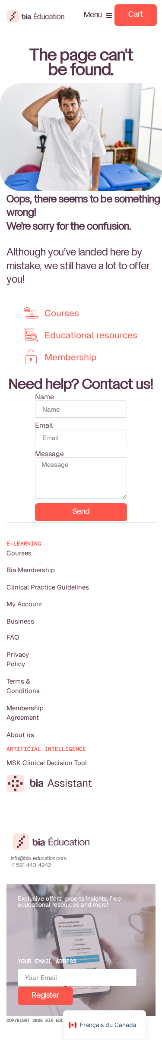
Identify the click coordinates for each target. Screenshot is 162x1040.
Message (49, 454)
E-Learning (23, 543)
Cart (135, 15)
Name (44, 397)
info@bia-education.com (39, 859)
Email (44, 425)
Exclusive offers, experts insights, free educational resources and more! (69, 901)
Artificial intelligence (46, 749)
